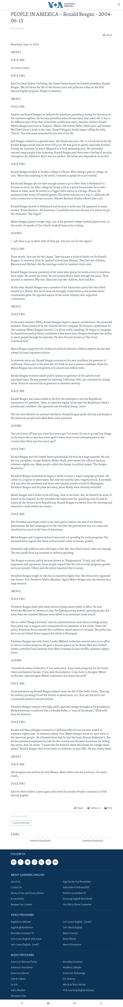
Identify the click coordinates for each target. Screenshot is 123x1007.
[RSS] (41, 862)
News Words (69, 939)
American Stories (20, 973)
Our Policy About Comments (77, 904)
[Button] (107, 35)
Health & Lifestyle (72, 967)
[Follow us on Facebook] (13, 862)
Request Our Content (21, 904)
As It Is (14, 985)
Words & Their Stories (74, 985)
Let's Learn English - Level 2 (77, 922)
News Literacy (70, 933)
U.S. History (69, 979)
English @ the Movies (22, 927)
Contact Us (16, 887)
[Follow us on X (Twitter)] (20, 862)
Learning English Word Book (77, 899)
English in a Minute (21, 922)
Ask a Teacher (18, 990)
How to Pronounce (72, 945)
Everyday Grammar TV (22, 933)
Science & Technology (74, 973)
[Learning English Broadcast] (74, 1003)
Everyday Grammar (73, 962)
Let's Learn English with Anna (26, 939)
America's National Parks (24, 962)
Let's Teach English (72, 927)
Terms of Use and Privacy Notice (27, 893)
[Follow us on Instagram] (34, 862)
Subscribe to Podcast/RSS (76, 887)
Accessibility (17, 899)
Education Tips (18, 996)
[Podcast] (48, 862)
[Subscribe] (55, 862)
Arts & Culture (18, 979)
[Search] (101, 1003)
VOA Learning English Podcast (78, 990)
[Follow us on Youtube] (27, 862)
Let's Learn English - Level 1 (25, 945)
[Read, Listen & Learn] (22, 1003)
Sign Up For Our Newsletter (77, 882)
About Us (15, 882)
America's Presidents (22, 967)
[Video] (48, 1003)
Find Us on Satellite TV (74, 893)
